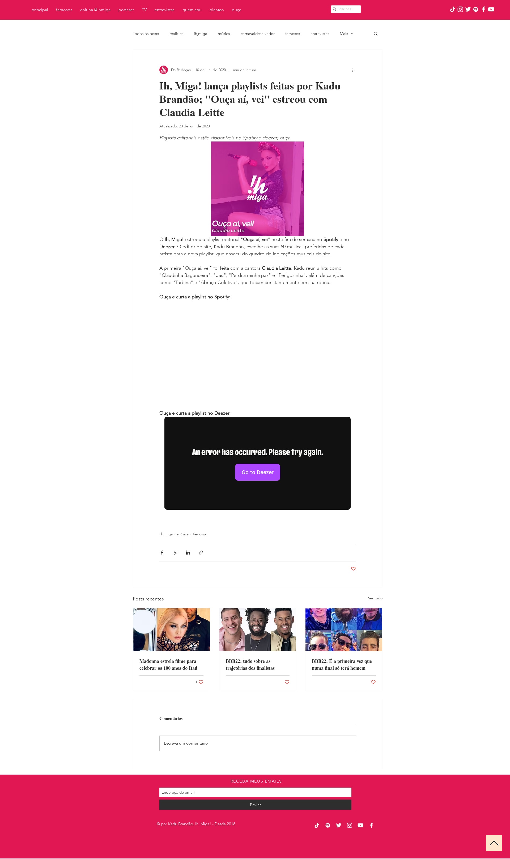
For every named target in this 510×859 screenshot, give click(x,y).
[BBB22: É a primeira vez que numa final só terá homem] (343, 629)
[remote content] (257, 351)
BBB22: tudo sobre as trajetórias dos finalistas (250, 664)
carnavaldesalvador (258, 33)
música (224, 33)
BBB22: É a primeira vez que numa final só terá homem (342, 664)
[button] (375, 33)
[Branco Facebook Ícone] (483, 9)
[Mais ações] (353, 70)
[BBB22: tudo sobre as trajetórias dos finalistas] (257, 629)
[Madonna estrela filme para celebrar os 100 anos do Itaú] (171, 629)
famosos (292, 33)
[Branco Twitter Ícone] (468, 9)
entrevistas (320, 33)
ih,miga (200, 33)
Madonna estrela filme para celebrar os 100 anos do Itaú (168, 664)
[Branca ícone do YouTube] (491, 9)
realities (176, 33)
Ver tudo (375, 598)
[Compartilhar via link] (200, 552)
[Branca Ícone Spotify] (475, 9)
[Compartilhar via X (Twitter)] (174, 552)
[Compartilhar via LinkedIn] (187, 552)
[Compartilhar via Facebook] (161, 552)
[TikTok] (452, 9)
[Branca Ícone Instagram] (460, 9)
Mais (344, 33)
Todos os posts (146, 33)
